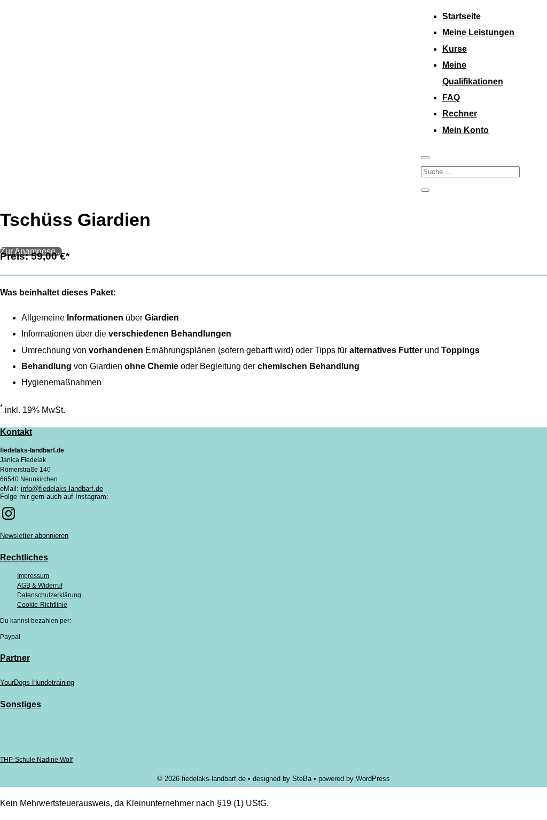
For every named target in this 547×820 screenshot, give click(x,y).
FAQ (451, 97)
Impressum (33, 576)
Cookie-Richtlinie (42, 604)
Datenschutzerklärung (49, 595)
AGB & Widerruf (39, 585)
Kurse (454, 48)
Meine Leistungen (478, 32)
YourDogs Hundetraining (37, 682)
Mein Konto (465, 130)
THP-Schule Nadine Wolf (36, 759)
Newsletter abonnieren (34, 536)
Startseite (461, 16)
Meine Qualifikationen (472, 72)
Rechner (459, 113)
